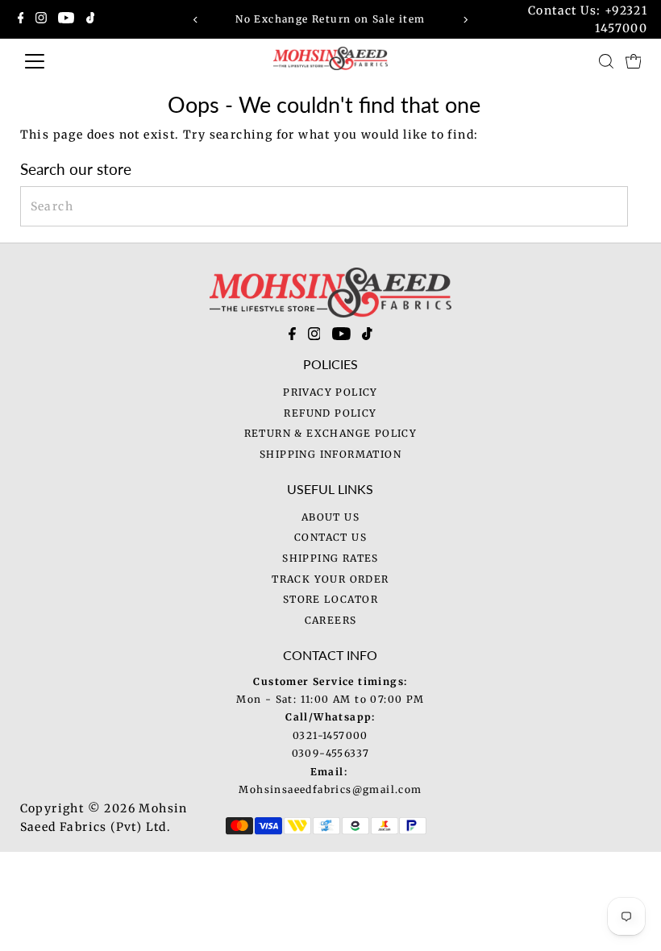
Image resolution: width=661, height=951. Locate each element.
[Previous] (196, 20)
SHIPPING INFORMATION (330, 454)
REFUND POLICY (330, 413)
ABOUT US (330, 517)
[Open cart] (634, 61)
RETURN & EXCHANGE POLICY (331, 433)
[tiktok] (367, 337)
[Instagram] (41, 19)
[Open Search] (606, 61)
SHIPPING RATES (330, 558)
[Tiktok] (90, 19)
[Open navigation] (91, 61)
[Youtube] (66, 19)
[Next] (465, 20)
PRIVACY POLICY (330, 392)
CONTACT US (330, 537)
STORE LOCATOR (330, 599)
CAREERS (331, 620)
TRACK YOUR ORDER (330, 579)
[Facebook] (21, 19)
